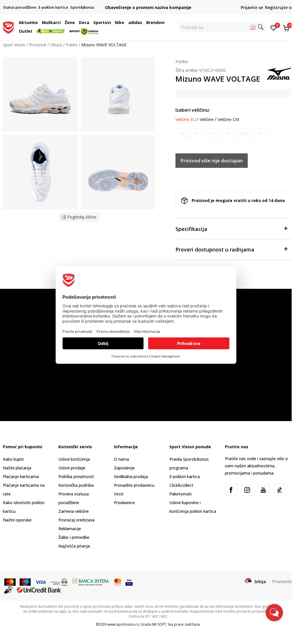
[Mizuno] (278, 73)
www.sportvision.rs (123, 624)
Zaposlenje (124, 468)
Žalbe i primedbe (73, 537)
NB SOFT (159, 624)
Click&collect (181, 485)
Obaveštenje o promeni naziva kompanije (148, 7)
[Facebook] (231, 490)
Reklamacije (69, 528)
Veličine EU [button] (185, 119)
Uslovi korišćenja (74, 459)
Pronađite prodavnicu (134, 485)
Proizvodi (37, 44)
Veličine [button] (207, 119)
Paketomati (180, 494)
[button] (39, 22)
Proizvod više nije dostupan (212, 160)
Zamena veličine (73, 511)
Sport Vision (14, 44)
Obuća (56, 44)
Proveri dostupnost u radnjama (214, 249)
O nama (121, 459)
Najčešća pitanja (74, 546)
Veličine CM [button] (228, 119)
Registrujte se (279, 7)
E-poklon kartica (184, 476)
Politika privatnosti (76, 476)
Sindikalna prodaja (131, 476)
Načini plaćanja (17, 468)
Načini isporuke (17, 520)
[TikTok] (279, 490)
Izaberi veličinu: (192, 110)
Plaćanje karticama (21, 476)
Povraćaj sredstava (76, 520)
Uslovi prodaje (71, 468)
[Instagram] (247, 490)
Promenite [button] (282, 581)
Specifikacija (191, 228)
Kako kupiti (13, 459)
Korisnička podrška (76, 485)
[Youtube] (263, 490)
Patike (71, 44)
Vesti (118, 494)
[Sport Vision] (8, 27)
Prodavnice (124, 502)
